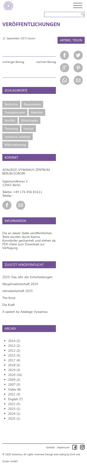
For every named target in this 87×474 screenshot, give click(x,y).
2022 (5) (14, 404)
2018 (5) (14, 365)
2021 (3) (14, 394)
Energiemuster (15, 112)
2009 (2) (14, 379)
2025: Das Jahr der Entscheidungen (27, 277)
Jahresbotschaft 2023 (17, 291)
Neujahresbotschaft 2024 (20, 284)
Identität (37, 112)
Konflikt (10, 120)
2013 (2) (14, 345)
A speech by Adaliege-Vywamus (25, 311)
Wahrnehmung (15, 144)
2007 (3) (14, 384)
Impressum (63, 447)
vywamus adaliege (17, 136)
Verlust (29, 128)
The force (8, 297)
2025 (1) (14, 418)
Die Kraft (8, 304)
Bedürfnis (11, 104)
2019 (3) (14, 370)
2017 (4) (14, 360)
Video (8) (14, 389)
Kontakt (50, 447)
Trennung (11, 128)
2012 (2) (14, 350)
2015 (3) (14, 355)
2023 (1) (14, 408)
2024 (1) (14, 413)
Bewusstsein (32, 104)
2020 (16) (15, 374)
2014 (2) (14, 341)
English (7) (15, 399)
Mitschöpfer (29, 120)
